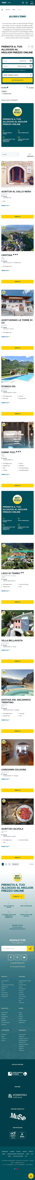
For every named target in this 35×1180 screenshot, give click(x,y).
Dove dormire (22, 1034)
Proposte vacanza (23, 1038)
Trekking (21, 990)
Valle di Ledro (4, 986)
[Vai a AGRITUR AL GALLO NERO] (17, 174)
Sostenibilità (22, 1022)
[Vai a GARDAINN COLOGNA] (17, 752)
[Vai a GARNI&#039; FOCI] (17, 435)
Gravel (20, 986)
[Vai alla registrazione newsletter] (30, 948)
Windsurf (21, 998)
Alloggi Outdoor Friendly (25, 980)
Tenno (2, 990)
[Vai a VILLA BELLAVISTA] (17, 623)
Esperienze (21, 1036)
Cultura (21, 1016)
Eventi (20, 1012)
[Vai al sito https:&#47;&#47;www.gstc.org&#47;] (17, 1135)
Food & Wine (4, 1012)
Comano (3, 988)
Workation (21, 1050)
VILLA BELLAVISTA (12, 640)
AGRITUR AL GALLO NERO (16, 191)
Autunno (3, 1038)
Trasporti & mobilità (23, 1044)
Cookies (12, 1151)
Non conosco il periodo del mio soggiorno (14, 70)
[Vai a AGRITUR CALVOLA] (17, 811)
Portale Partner (18, 1156)
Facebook (10, 957)
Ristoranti (3, 1014)
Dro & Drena (4, 992)
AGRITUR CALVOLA (12, 829)
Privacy (25, 1151)
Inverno (3, 1040)
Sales (27, 1153)
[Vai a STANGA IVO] (17, 369)
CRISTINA (7, 255)
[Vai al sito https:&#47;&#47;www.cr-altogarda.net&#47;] (17, 1074)
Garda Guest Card (23, 1040)
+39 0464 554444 (17, 927)
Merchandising (22, 1020)
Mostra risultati (17, 80)
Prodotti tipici (4, 1016)
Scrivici (18, 1151)
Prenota (17, 216)
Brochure (21, 1048)
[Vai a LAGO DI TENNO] (17, 556)
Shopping (3, 1024)
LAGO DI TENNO (11, 573)
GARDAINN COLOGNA (13, 769)
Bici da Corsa (22, 988)
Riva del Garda (5, 980)
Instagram (17, 957)
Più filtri (31, 87)
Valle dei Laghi (4, 994)
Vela (20, 1000)
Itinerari (21, 982)
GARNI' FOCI (8, 452)
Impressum (5, 1151)
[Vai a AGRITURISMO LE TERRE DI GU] (17, 303)
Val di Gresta (4, 996)
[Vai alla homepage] (6, 2)
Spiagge (3, 1018)
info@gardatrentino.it (18, 929)
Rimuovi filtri (7, 93)
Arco (2, 982)
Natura (20, 1014)
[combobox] (10, 154)
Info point (21, 1046)
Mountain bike (22, 984)
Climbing (21, 992)
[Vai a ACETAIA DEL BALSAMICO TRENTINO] (17, 682)
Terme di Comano (5, 1022)
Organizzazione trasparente (15, 1153)
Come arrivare (22, 1042)
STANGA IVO (8, 386)
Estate (2, 1036)
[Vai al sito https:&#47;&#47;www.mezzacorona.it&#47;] (17, 1096)
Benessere (3, 1020)
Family (20, 1018)
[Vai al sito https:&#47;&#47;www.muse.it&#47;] (17, 1116)
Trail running (22, 996)
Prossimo (15, 864)
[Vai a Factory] (17, 1169)
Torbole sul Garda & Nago (7, 984)
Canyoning (21, 1002)
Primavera (4, 1034)
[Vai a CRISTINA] (17, 238)
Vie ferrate (21, 994)
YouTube (24, 957)
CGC (26, 1156)
